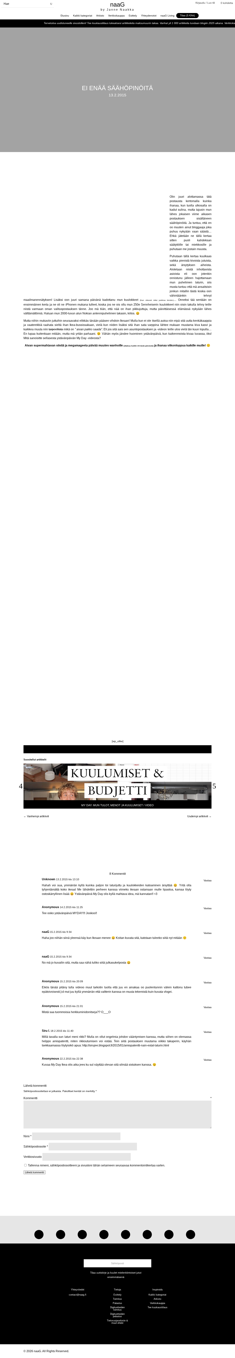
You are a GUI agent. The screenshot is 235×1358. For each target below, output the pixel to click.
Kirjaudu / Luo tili (205, 2)
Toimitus (117, 1299)
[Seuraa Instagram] (39, 1234)
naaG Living (167, 15)
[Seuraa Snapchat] (147, 1234)
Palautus (117, 1303)
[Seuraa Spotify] (125, 1234)
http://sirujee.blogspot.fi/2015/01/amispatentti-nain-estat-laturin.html (125, 1045)
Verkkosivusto (33, 1156)
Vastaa (208, 880)
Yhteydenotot (148, 15)
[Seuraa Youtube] (82, 1234)
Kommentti (118, 1098)
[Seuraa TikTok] (60, 1234)
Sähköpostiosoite (36, 1146)
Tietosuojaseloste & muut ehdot (117, 1321)
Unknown (48, 879)
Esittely (133, 15)
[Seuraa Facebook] (104, 1234)
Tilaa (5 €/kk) (187, 15)
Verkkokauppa (116, 15)
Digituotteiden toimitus (117, 1308)
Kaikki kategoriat (82, 15)
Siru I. (46, 1030)
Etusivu (65, 15)
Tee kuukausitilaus (157, 1307)
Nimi (27, 1136)
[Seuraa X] (168, 1234)
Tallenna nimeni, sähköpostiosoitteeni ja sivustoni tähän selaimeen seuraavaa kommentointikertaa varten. (96, 1165)
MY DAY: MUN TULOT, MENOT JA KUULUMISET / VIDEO (117, 805)
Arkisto (100, 15)
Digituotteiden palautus (117, 1315)
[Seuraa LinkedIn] (190, 1234)
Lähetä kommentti (34, 1172)
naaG (45, 931)
